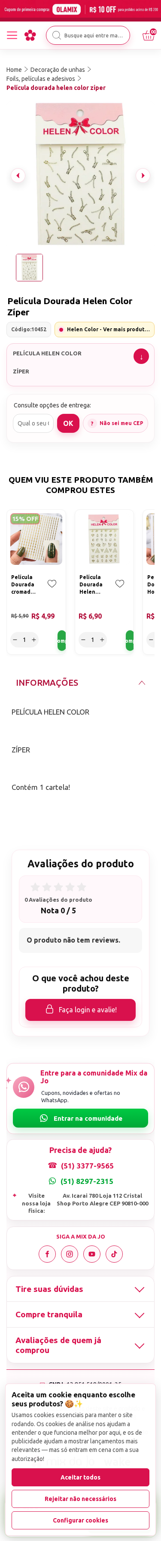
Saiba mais (141, 356)
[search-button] (56, 35)
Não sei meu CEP (121, 423)
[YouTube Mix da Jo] (91, 1254)
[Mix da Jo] (30, 35)
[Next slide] (143, 175)
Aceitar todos (80, 1477)
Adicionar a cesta (62, 640)
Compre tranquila (48, 1314)
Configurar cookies (80, 1520)
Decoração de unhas (57, 69)
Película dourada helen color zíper (56, 87)
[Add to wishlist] (52, 589)
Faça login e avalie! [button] (88, 1010)
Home (14, 69)
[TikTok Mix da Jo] (114, 1254)
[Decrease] (15, 639)
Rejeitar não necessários (80, 1498)
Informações (47, 682)
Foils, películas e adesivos (40, 78)
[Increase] (34, 639)
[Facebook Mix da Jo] (47, 1254)
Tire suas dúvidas (49, 1289)
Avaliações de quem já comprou (58, 1345)
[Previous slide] (18, 175)
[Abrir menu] (12, 35)
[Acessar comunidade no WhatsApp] (80, 1118)
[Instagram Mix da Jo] (69, 1254)
